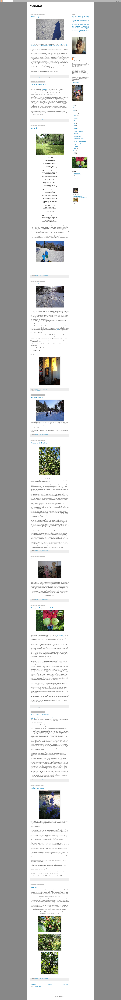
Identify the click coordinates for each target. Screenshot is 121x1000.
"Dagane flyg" (44, 89)
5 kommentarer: (45, 434)
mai (75, 123)
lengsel (38, 390)
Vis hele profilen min (75, 82)
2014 (74, 109)
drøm (35, 390)
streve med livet (85, 28)
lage (78, 24)
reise (86, 26)
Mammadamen (76, 182)
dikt (36, 276)
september (76, 117)
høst (80, 23)
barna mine (85, 16)
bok (86, 17)
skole (82, 27)
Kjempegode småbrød (82, 197)
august (75, 118)
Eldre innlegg (65, 984)
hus (78, 23)
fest (85, 20)
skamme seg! (35, 17)
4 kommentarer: (45, 389)
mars (75, 126)
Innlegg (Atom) (38, 986)
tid (41, 551)
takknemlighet (42, 979)
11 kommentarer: (45, 75)
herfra (58, 329)
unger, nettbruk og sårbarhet (40, 714)
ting (81, 30)
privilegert (34, 887)
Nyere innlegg (33, 984)
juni (75, 122)
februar (75, 128)
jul (88, 23)
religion (88, 26)
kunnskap (75, 24)
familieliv (35, 600)
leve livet (35, 551)
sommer (73, 28)
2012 (74, 150)
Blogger (64, 996)
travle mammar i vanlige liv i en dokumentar (50, 45)
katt (72, 24)
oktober (75, 115)
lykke (73, 26)
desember (76, 112)
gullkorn (84, 21)
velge (48, 77)
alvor (35, 77)
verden (47, 979)
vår (83, 32)
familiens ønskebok (37, 788)
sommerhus (78, 28)
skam (46, 77)
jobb (87, 23)
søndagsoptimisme (37, 397)
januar (75, 148)
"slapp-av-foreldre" (60, 635)
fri (31, 559)
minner (83, 26)
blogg (83, 17)
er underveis (36, 5)
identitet (83, 23)
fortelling (73, 21)
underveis (75, 58)
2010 (74, 153)
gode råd (80, 21)
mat (75, 26)
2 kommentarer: (45, 275)
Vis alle (88, 205)
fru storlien (75, 187)
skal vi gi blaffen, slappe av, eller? (42, 608)
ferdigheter (82, 20)
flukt (88, 20)
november (76, 113)
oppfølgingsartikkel (40, 636)
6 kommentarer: (45, 779)
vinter (35, 435)
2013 (74, 110)
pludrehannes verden (77, 196)
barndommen (74, 17)
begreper (39, 77)
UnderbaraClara (76, 173)
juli (74, 120)
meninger (43, 77)
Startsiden (50, 984)
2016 (74, 105)
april (75, 125)
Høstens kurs (81, 188)
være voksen (52, 77)
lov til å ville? (35, 284)
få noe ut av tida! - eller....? (39, 443)
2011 (74, 152)
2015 (74, 107)
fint (86, 20)
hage (88, 21)
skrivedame (86, 27)
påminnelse (34, 128)
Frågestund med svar (77, 174)
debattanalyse (80, 18)
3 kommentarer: (45, 119)
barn (37, 77)
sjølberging (38, 979)
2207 (73, 16)
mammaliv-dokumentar (38, 84)
